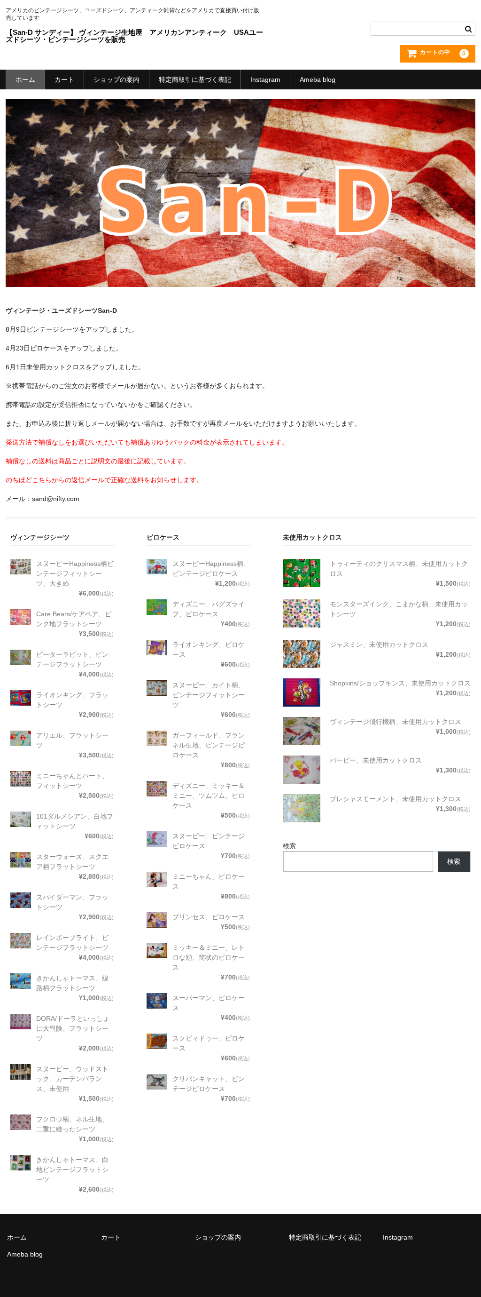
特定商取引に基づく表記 (195, 79)
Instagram (265, 79)
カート (64, 79)
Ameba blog (317, 79)
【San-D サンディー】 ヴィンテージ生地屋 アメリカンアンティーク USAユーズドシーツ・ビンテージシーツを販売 (134, 35)
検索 (289, 846)
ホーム (25, 79)
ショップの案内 (116, 79)
